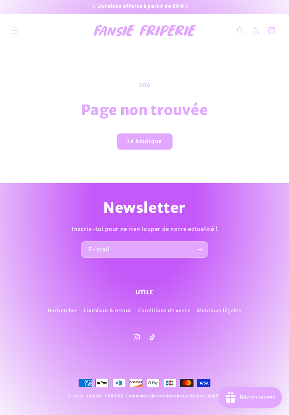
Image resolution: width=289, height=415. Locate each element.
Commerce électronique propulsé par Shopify (173, 396)
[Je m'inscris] (200, 249)
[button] (15, 30)
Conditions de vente (164, 310)
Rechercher (63, 310)
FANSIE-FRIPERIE (106, 396)
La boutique (144, 141)
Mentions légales (219, 310)
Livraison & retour (107, 310)
